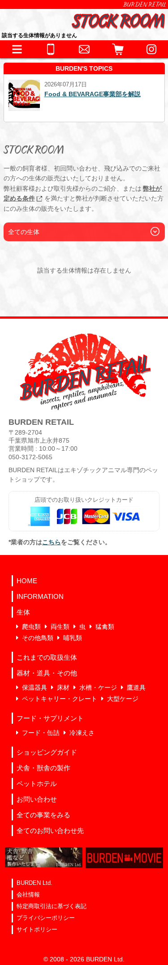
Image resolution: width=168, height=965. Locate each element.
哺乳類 (72, 637)
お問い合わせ (37, 799)
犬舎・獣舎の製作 (43, 768)
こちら (51, 542)
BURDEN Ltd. (34, 883)
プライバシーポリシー (46, 917)
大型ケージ (122, 698)
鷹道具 (136, 687)
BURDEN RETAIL (144, 4)
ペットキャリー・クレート (59, 698)
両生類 (60, 626)
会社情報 (28, 894)
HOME (27, 581)
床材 (63, 687)
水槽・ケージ (98, 687)
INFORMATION (40, 596)
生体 (23, 612)
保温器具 (34, 687)
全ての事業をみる (43, 815)
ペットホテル (37, 783)
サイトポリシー (37, 929)
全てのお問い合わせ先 (50, 830)
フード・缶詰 (41, 732)
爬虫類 (31, 626)
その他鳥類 (37, 637)
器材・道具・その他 (47, 673)
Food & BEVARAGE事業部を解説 (92, 94)
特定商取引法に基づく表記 (51, 906)
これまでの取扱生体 (47, 657)
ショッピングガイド (47, 752)
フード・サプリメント (50, 718)
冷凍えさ (82, 732)
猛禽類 (104, 626)
